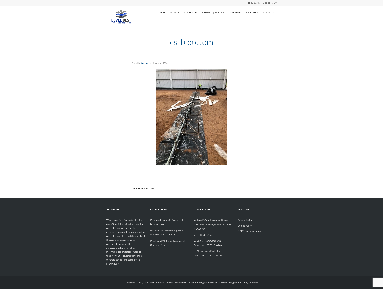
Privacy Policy (245, 220)
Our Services (190, 12)
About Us (174, 12)
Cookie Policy (245, 225)
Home (162, 12)
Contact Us (269, 12)
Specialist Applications (213, 12)
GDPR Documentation (249, 231)
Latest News (252, 12)
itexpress (145, 63)
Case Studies (235, 12)
